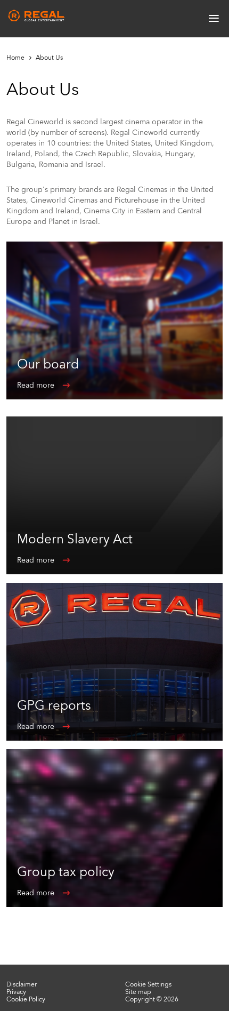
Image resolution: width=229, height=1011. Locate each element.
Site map (138, 992)
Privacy (16, 992)
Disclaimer (21, 984)
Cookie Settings (148, 984)
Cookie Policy (25, 999)
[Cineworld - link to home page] (36, 16)
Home (15, 57)
